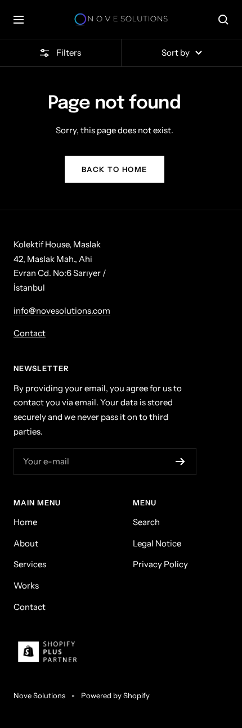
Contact (30, 333)
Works (26, 585)
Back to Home (114, 169)
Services (30, 564)
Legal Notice (157, 543)
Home (25, 522)
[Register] (180, 461)
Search (146, 522)
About (26, 543)
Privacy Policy (160, 564)
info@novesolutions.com (62, 310)
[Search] (223, 20)
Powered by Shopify (115, 695)
